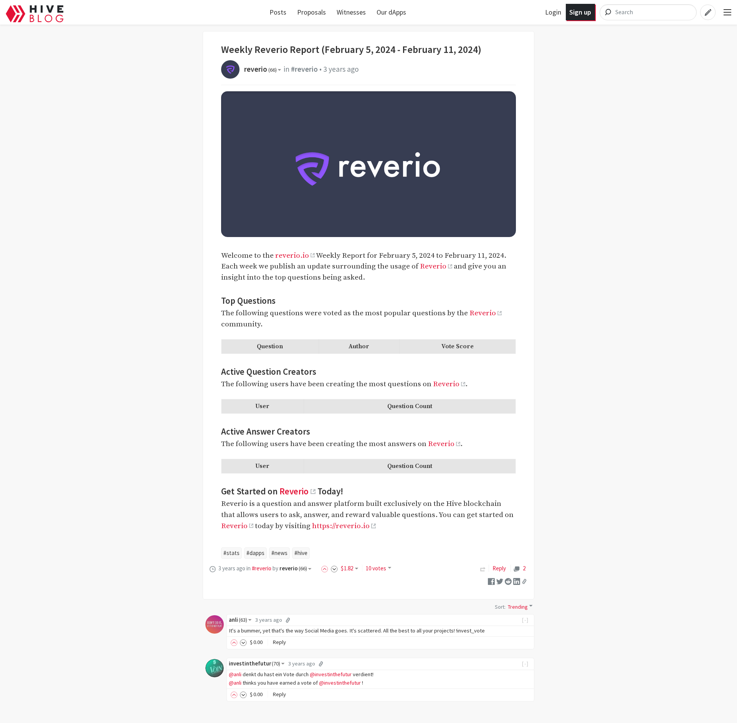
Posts (277, 12)
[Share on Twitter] (499, 581)
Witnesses (351, 12)
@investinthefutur (331, 674)
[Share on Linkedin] (516, 581)
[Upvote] (325, 568)
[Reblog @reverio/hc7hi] (482, 568)
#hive (300, 553)
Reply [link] (499, 568)
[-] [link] (525, 619)
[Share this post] (524, 581)
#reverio (304, 69)
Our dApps (391, 12)
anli (238, 619)
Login (553, 12)
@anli (235, 674)
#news (279, 553)
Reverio (433, 266)
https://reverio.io (341, 525)
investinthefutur (254, 663)
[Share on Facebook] (491, 581)
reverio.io (292, 255)
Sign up (580, 12)
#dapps (255, 553)
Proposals (311, 12)
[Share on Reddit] (508, 581)
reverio (260, 69)
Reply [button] (279, 642)
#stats (231, 553)
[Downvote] (334, 568)
